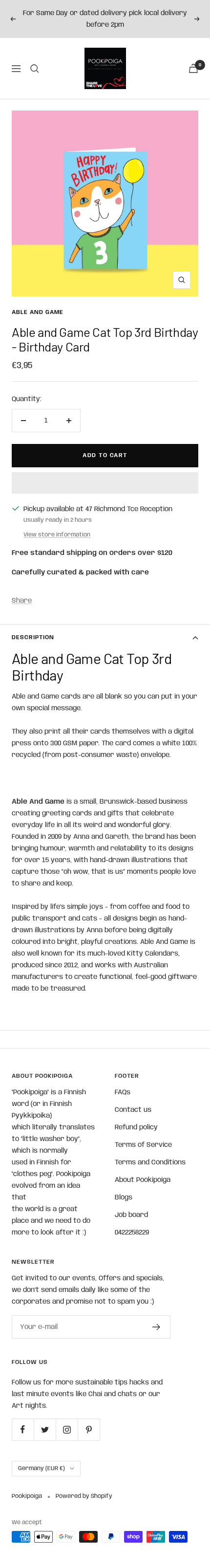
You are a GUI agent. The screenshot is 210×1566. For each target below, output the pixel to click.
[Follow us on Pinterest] (89, 1429)
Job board (131, 1215)
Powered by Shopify (84, 1496)
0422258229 (132, 1232)
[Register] (156, 1327)
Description (33, 637)
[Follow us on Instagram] (67, 1429)
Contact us (133, 1109)
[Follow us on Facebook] (23, 1429)
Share (22, 600)
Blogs (123, 1197)
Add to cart (105, 455)
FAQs (122, 1092)
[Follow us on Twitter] (45, 1429)
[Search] (34, 68)
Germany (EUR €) (41, 1468)
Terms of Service (143, 1145)
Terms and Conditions (150, 1162)
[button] (105, 483)
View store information (56, 535)
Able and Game (37, 312)
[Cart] (193, 68)
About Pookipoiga (142, 1180)
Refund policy (136, 1127)
